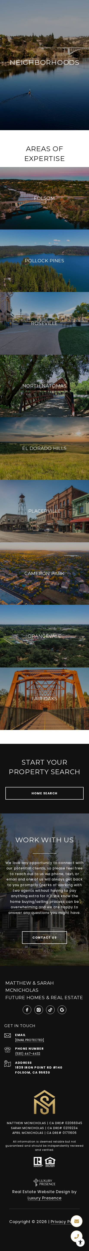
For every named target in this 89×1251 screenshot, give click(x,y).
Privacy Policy (65, 1221)
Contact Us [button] (44, 937)
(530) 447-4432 (27, 1053)
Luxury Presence (45, 1198)
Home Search (44, 793)
